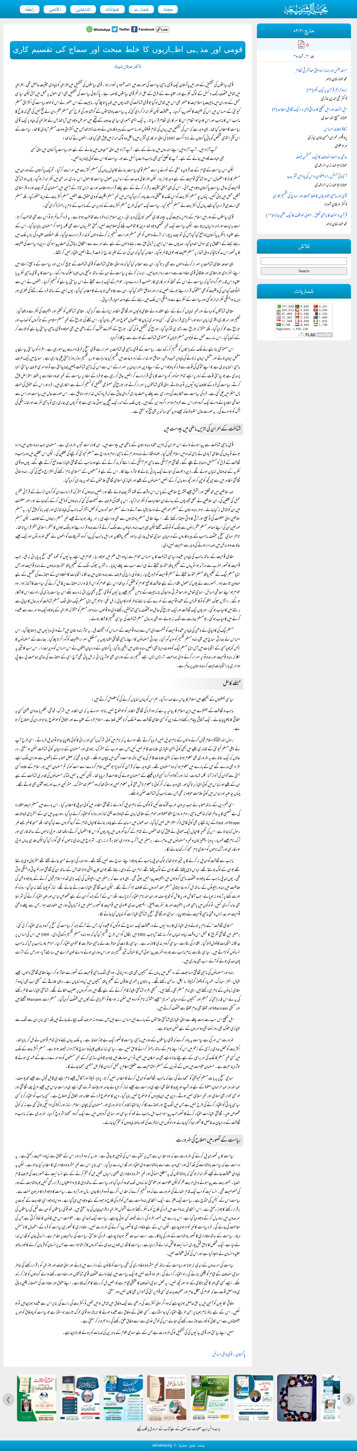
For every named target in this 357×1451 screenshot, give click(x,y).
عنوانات (112, 9)
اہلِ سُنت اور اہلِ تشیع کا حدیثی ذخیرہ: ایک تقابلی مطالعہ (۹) (309, 110)
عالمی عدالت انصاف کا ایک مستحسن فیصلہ (321, 157)
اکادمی (55, 9)
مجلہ (167, 9)
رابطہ (29, 9)
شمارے (141, 9)
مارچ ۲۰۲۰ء (303, 31)
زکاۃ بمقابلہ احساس (335, 129)
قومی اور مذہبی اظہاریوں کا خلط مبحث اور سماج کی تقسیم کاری (310, 196)
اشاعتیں (83, 9)
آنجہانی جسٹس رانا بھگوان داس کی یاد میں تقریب (317, 177)
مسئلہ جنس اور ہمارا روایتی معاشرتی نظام (321, 71)
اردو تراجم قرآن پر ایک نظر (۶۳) (327, 90)
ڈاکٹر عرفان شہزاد (127, 66)
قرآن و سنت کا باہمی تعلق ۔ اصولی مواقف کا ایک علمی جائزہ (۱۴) (306, 216)
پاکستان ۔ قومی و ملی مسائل (228, 1355)
